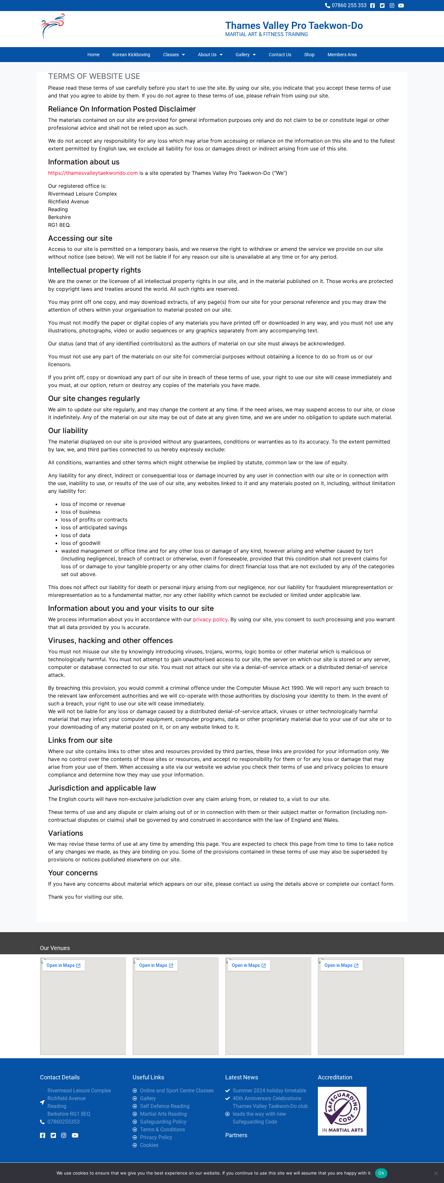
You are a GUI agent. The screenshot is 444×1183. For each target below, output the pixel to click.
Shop (309, 54)
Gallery (243, 54)
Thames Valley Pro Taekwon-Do (294, 25)
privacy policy (210, 619)
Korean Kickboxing (131, 54)
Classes (171, 54)
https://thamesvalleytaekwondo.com (93, 173)
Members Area (342, 54)
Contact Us (280, 54)
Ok (381, 1173)
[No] (436, 1173)
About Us (207, 54)
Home (93, 54)
